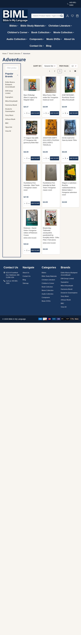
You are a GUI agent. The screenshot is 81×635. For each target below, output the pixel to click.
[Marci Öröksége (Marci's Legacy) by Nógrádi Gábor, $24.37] (32, 85)
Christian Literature (59, 25)
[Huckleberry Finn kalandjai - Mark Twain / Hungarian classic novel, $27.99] (32, 172)
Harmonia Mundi (11, 105)
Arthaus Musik (10, 119)
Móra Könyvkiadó (11, 101)
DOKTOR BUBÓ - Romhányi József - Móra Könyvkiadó (68, 97)
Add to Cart (35, 113)
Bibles (13, 25)
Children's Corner (17, 32)
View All (8, 131)
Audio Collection (16, 39)
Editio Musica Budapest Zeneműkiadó (10, 84)
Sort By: (37, 66)
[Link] (15, 15)
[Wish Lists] (72, 16)
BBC (7, 123)
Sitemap (25, 283)
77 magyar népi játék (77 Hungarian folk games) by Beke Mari (31, 140)
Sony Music (9, 115)
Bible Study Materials (33, 25)
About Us (69, 39)
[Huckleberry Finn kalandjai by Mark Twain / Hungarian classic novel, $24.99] (51, 172)
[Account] (67, 16)
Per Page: (64, 66)
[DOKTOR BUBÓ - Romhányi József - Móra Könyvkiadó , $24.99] (70, 85)
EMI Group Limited (9, 92)
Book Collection (40, 32)
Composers (36, 39)
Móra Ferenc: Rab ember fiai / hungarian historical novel (50, 97)
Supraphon (9, 97)
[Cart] (77, 16)
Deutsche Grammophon (10, 110)
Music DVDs (53, 39)
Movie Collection (62, 32)
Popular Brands (9, 75)
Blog (48, 45)
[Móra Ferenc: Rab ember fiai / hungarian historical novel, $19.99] (51, 85)
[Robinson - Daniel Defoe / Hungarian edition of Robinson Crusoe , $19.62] (32, 217)
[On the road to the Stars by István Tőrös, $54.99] (70, 127)
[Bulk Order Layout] (75, 71)
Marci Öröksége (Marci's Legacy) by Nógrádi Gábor (30, 97)
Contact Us (36, 45)
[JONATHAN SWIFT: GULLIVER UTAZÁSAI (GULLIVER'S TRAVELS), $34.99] (51, 127)
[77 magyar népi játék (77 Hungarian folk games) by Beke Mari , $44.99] (32, 127)
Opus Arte (8, 127)
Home (4, 53)
